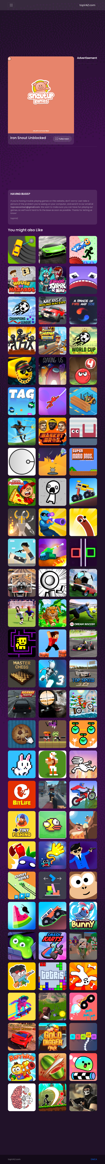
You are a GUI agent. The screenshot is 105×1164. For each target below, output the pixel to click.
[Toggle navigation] (11, 5)
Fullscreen (64, 138)
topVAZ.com (87, 5)
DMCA (94, 1159)
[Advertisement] (52, 36)
